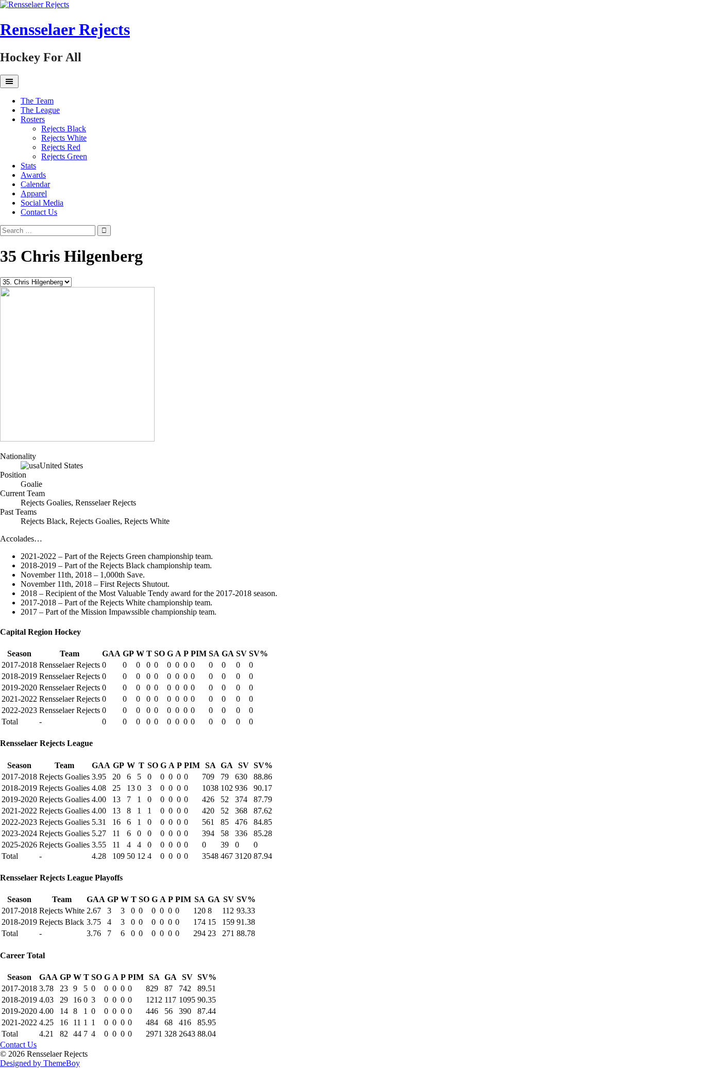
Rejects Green (64, 156)
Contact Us (39, 212)
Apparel (34, 193)
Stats (28, 165)
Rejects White (64, 137)
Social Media (42, 202)
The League (40, 110)
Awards (33, 175)
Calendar (35, 184)
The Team (37, 100)
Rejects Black (63, 128)
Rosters (33, 119)
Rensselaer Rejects (65, 29)
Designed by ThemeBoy (40, 1063)
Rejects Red (60, 147)
